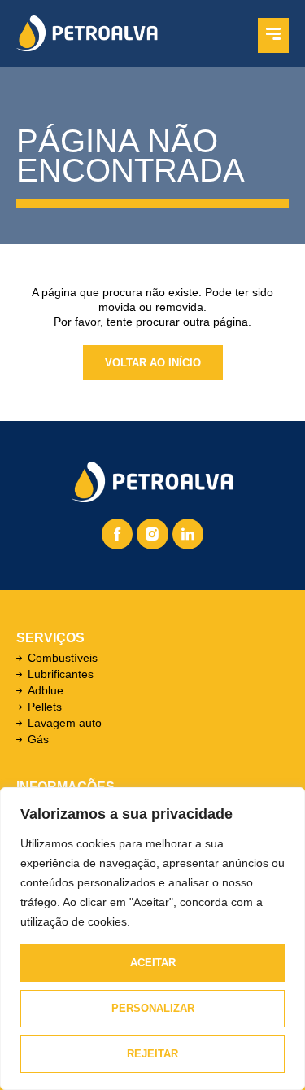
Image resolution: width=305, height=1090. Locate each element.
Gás (38, 739)
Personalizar (152, 1008)
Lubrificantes (61, 674)
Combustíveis (63, 657)
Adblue (45, 690)
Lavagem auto (65, 722)
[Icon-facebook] (117, 534)
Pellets (45, 706)
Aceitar (153, 962)
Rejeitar (152, 1054)
